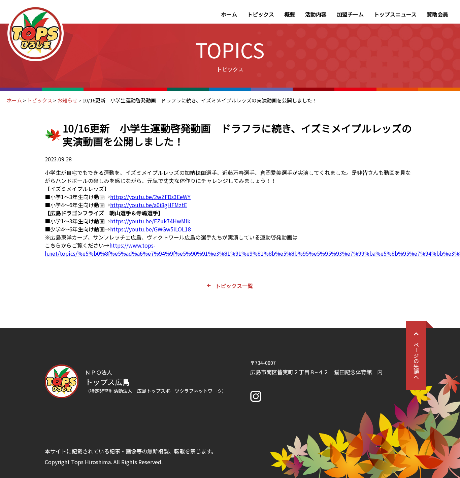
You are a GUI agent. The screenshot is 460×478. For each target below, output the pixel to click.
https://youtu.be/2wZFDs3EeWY (150, 197)
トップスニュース (395, 14)
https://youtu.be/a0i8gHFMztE (148, 205)
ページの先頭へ (416, 361)
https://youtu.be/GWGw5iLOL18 (150, 229)
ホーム (229, 14)
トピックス (260, 14)
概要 (289, 14)
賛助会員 (437, 14)
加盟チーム (350, 14)
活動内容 (316, 14)
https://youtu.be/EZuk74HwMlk (150, 221)
